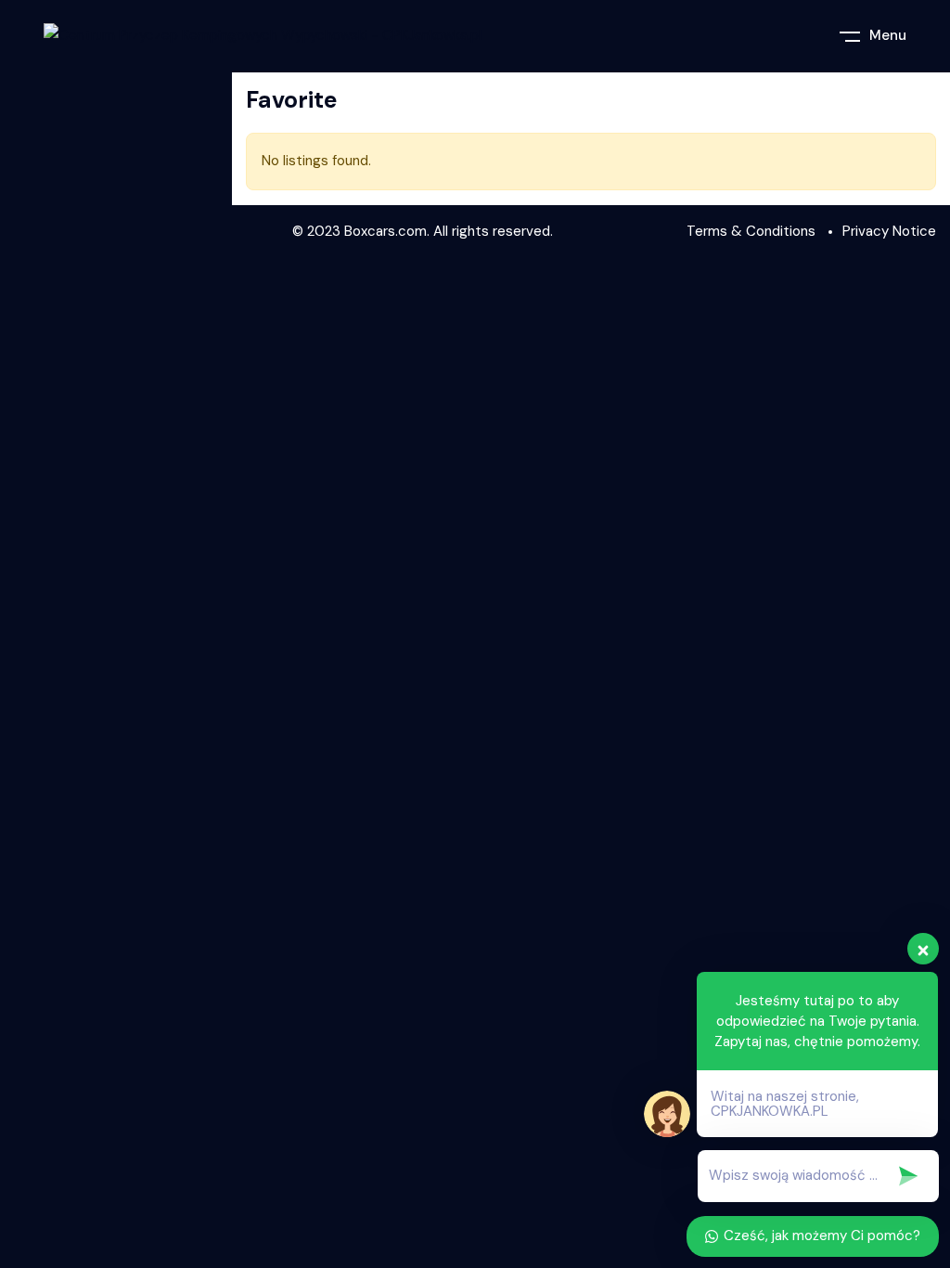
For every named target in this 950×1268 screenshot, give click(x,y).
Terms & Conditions (751, 231)
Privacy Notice (889, 231)
